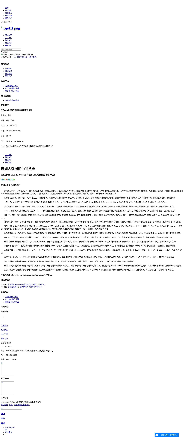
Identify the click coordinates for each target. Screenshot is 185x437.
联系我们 (8, 18)
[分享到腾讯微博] (9, 179)
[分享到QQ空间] (4, 179)
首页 (7, 8)
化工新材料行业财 (12, 88)
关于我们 (8, 10)
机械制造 (8, 13)
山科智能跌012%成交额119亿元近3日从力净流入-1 (27, 284)
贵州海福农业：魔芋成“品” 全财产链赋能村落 (25, 287)
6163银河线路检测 (20, 57)
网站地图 (4, 405)
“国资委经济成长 (11, 86)
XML (11, 405)
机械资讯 (8, 16)
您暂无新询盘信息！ (22, 405)
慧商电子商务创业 (12, 91)
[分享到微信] (14, 179)
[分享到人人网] (12, 179)
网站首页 (8, 35)
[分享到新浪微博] (7, 179)
